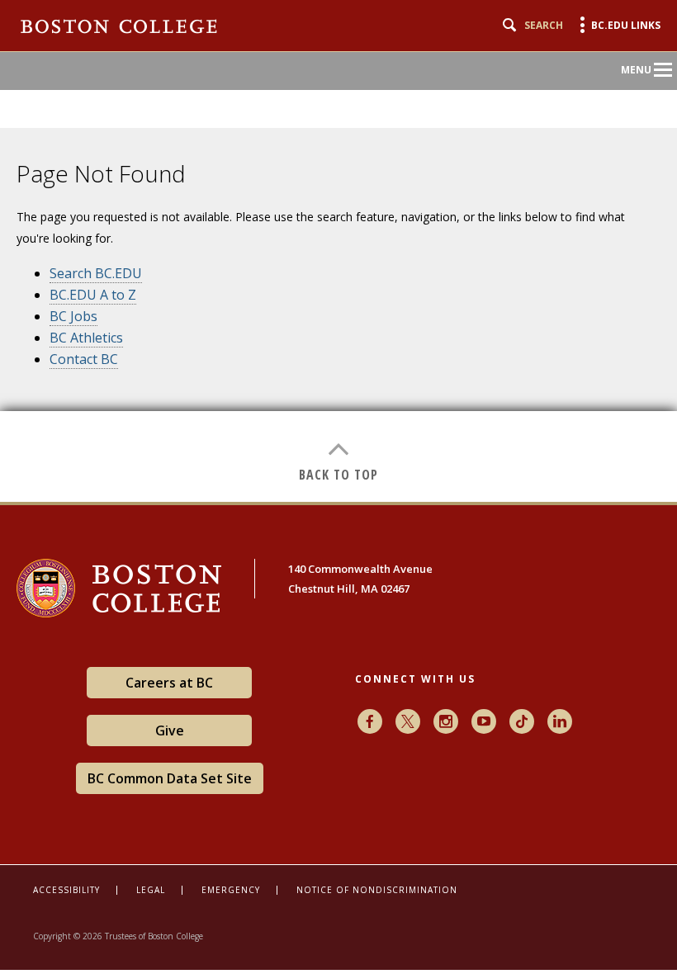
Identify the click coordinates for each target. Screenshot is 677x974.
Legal (150, 890)
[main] (338, 306)
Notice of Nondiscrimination (376, 890)
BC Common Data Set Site (170, 778)
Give (169, 730)
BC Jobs (73, 316)
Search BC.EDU (96, 273)
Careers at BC (169, 683)
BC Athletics (86, 338)
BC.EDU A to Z (93, 295)
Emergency (230, 890)
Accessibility (66, 890)
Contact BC (84, 359)
